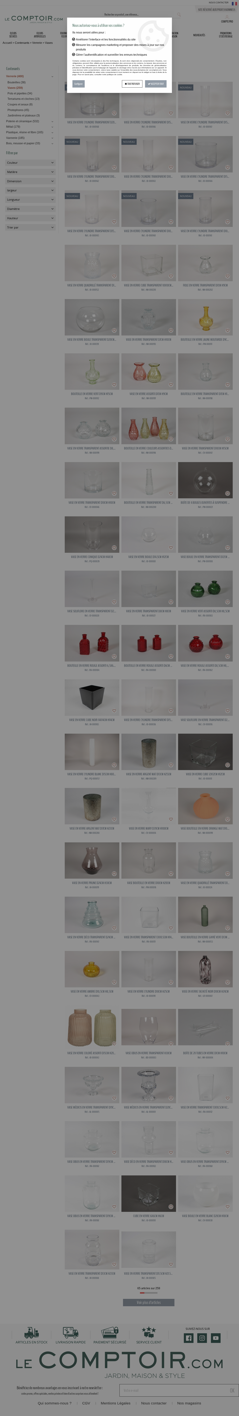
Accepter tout (157, 84)
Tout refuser (133, 84)
